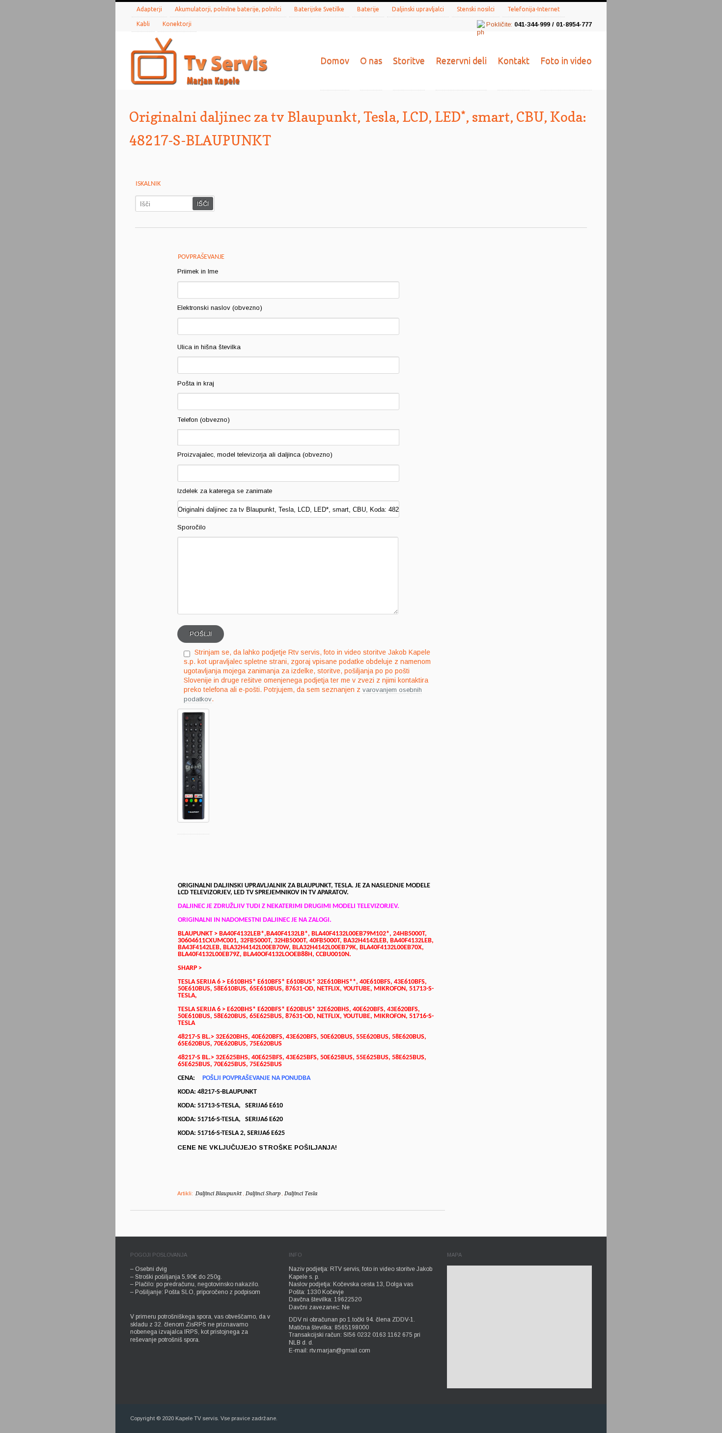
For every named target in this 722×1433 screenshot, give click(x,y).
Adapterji (149, 9)
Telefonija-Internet (533, 9)
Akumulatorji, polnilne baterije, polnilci (228, 9)
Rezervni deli (461, 60)
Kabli (143, 24)
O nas (371, 60)
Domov (334, 60)
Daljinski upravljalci (418, 9)
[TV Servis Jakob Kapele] (199, 62)
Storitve (409, 60)
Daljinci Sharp (263, 1193)
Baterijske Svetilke (319, 9)
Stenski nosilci (476, 9)
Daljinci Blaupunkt (218, 1193)
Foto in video (566, 60)
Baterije (368, 9)
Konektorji (177, 24)
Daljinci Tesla (300, 1193)
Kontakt (513, 60)
